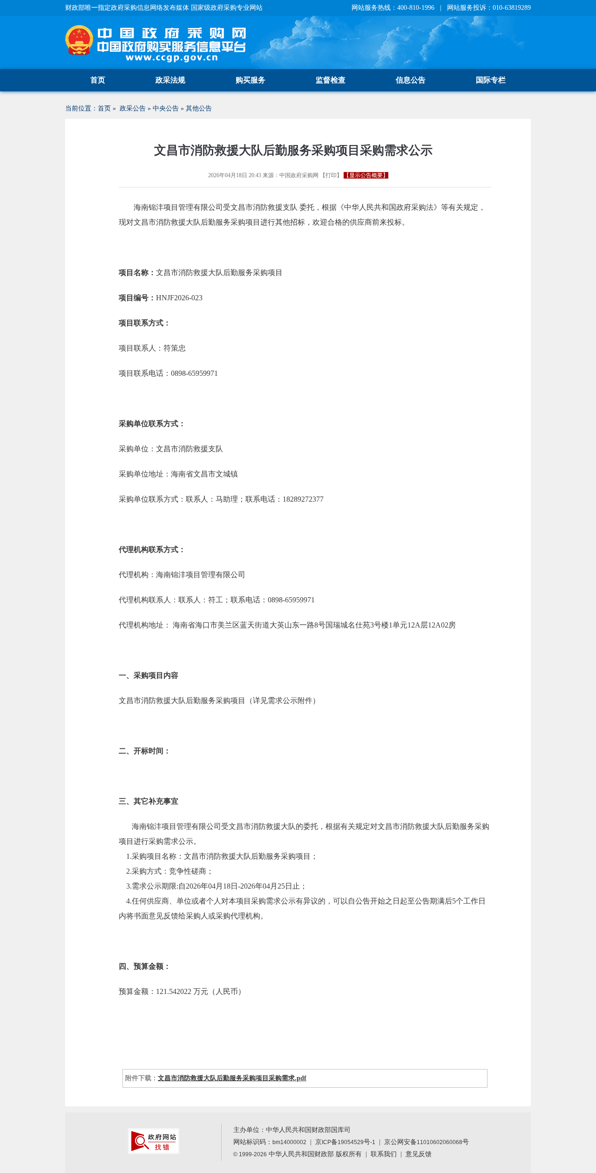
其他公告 (199, 108)
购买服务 (250, 80)
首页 (97, 80)
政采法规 (170, 80)
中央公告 (166, 108)
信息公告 (411, 80)
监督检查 (330, 80)
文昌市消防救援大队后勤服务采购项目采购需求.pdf (232, 1078)
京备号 (345, 1141)
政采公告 (133, 108)
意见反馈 (419, 1154)
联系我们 (384, 1154)
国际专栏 (491, 80)
